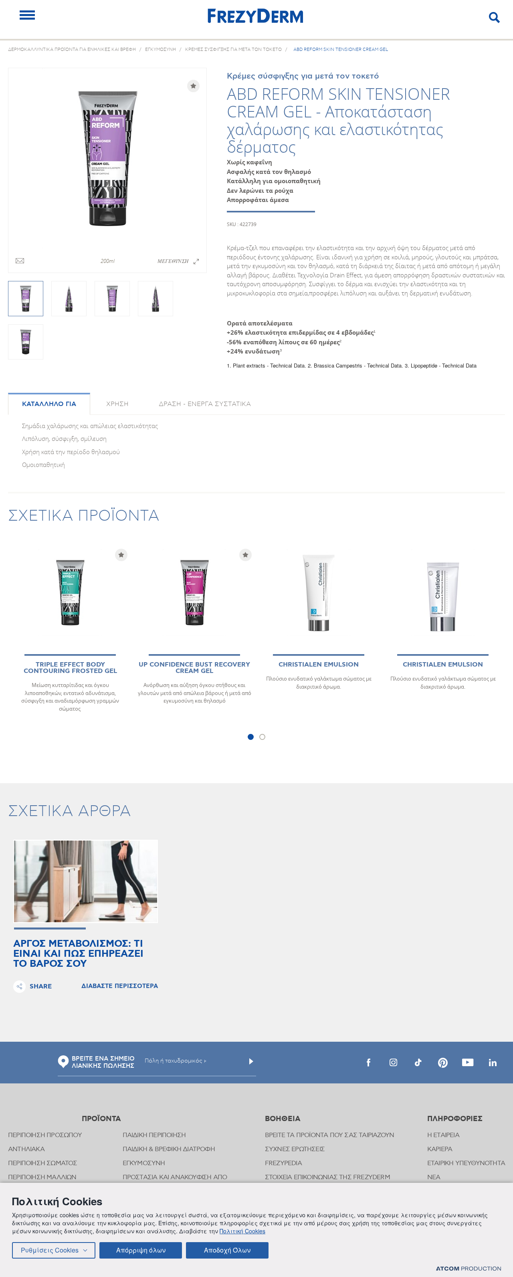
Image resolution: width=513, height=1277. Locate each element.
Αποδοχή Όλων (227, 1250)
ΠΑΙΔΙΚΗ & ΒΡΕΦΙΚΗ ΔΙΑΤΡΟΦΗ (169, 1149)
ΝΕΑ (433, 1177)
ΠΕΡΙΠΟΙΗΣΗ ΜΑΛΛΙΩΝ (42, 1177)
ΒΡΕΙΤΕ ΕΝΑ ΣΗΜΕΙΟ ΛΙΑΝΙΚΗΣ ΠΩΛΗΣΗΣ (103, 1062)
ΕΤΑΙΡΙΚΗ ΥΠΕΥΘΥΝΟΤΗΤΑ (466, 1163)
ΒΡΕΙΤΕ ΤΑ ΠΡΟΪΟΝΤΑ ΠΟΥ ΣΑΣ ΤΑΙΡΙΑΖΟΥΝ (329, 1135)
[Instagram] (393, 1062)
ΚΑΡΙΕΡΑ (439, 1149)
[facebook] (368, 1062)
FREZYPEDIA (283, 1163)
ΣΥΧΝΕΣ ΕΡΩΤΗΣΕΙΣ (295, 1149)
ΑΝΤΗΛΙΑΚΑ (26, 1149)
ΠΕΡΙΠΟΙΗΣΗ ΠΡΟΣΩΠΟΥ (45, 1135)
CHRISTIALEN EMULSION (319, 665)
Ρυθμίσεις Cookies (50, 1250)
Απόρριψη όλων (141, 1250)
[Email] (20, 261)
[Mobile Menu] (27, 15)
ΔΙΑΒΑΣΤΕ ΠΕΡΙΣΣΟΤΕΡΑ (119, 986)
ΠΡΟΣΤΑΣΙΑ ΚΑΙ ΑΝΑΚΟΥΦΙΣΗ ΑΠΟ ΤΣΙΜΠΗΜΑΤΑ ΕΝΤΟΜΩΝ (175, 1181)
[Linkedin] (492, 1062)
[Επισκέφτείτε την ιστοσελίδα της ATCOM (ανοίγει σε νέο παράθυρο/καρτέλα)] (468, 1268)
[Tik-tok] (418, 1062)
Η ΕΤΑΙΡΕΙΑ (443, 1135)
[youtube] (467, 1062)
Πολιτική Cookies (242, 1231)
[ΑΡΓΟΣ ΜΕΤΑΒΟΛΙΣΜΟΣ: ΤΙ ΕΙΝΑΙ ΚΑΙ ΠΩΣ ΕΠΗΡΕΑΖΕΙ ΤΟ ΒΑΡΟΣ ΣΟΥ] (85, 881)
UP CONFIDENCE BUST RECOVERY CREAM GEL (194, 668)
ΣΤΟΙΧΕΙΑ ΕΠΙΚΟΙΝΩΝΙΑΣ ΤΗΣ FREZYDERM (327, 1177)
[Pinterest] (442, 1062)
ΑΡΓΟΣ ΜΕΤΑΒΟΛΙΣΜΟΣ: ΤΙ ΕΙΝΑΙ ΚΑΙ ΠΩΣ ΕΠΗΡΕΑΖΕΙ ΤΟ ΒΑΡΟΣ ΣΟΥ (78, 954)
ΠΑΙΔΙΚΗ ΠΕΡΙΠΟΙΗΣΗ (154, 1135)
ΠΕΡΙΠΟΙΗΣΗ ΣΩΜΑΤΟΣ (42, 1163)
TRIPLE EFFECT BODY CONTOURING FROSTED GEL (70, 668)
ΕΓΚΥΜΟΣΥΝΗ (144, 1163)
